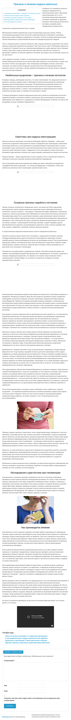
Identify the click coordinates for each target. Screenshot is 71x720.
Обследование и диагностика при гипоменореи (19, 20)
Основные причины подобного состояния (17, 17)
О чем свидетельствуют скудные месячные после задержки (26, 638)
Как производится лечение (12, 22)
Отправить (10, 706)
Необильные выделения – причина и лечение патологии (21, 13)
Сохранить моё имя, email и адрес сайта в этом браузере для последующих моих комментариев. (32, 699)
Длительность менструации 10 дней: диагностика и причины (26, 640)
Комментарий (9, 660)
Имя (5, 685)
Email (5, 691)
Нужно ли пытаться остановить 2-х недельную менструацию (26, 636)
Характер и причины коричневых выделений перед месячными (27, 643)
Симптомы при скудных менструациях (16, 15)
